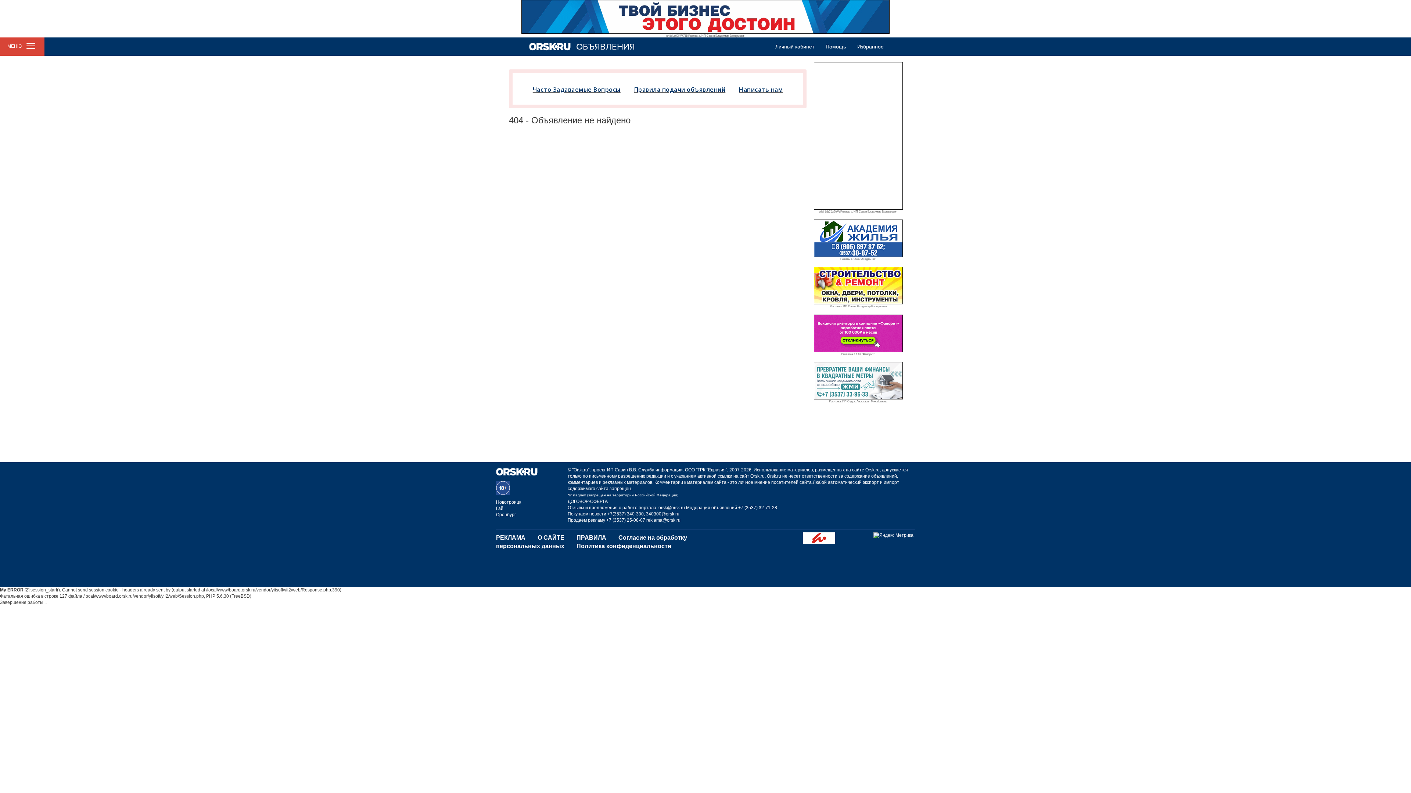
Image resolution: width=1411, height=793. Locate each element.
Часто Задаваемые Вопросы (577, 90)
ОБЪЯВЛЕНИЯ (605, 46)
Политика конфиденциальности (624, 546)
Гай (499, 508)
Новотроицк (508, 502)
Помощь (836, 47)
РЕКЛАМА (510, 538)
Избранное (870, 47)
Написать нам (761, 90)
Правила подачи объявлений (680, 90)
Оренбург (506, 514)
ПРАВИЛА (591, 538)
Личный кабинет (794, 47)
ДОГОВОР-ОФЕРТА (588, 501)
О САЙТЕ (551, 538)
